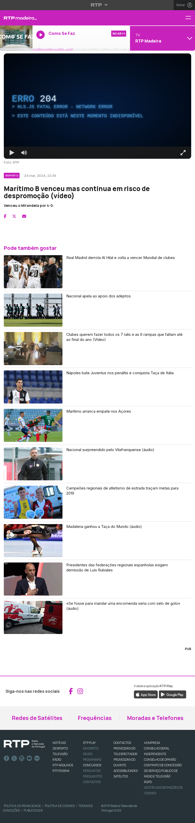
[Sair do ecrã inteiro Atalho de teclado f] (187, 817)
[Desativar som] (20, 817)
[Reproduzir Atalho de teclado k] (8, 817)
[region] (97, 411)
